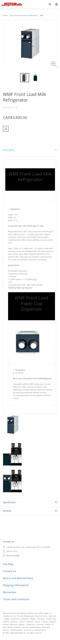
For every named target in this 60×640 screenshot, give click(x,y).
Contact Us (9, 571)
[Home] (11, 4)
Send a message (12, 555)
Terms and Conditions (16, 599)
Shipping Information (16, 585)
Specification (9, 502)
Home (5, 15)
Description (9, 149)
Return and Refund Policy (18, 578)
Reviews (7, 510)
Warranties (9, 592)
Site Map (8, 564)
